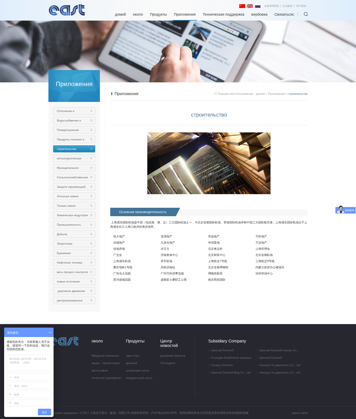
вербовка (259, 14)
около (138, 14)
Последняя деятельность (169, 364)
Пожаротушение (68, 130)
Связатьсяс (284, 14)
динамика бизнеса (172, 355)
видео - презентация (106, 363)
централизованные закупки (70, 301)
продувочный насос (139, 377)
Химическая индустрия (72, 215)
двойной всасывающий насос (140, 364)
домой (120, 14)
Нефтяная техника (69, 262)
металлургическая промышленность (69, 159)
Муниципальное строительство (68, 168)
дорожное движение (71, 291)
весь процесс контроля (72, 272)
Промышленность (69, 224)
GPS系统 (301, 6)
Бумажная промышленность (69, 253)
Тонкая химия (66, 205)
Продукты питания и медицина (70, 140)
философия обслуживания (101, 371)
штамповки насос (137, 370)
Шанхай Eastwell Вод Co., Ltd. (231, 372)
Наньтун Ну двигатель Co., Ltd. (280, 365)
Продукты (158, 14)
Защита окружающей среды (71, 187)
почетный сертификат (106, 377)
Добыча (62, 234)
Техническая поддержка (223, 14)
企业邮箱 (288, 6)
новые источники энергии (68, 282)
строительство (66, 149)
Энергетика (64, 243)
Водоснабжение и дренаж (69, 121)
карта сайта (300, 412)
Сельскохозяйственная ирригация (72, 178)
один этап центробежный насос (140, 356)
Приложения (185, 14)
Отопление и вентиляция (65, 111)
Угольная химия (67, 196)
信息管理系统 (271, 6)
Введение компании (105, 355)
